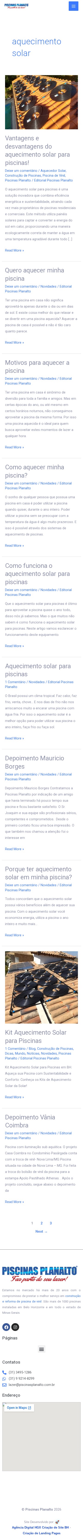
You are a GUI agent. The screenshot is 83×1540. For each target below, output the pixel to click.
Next (42, 1231)
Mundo (20, 1053)
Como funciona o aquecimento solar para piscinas (37, 574)
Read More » (14, 249)
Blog (32, 1049)
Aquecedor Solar (53, 171)
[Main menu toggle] (73, 6)
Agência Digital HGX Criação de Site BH (40, 1527)
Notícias (33, 1053)
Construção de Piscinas (23, 175)
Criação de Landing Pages (41, 1533)
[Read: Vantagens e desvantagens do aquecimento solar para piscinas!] (41, 102)
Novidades (48, 286)
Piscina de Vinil (54, 175)
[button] (41, 1349)
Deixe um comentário (21, 171)
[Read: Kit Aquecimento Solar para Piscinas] (41, 987)
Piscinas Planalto (18, 180)
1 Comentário (15, 682)
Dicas (9, 1053)
